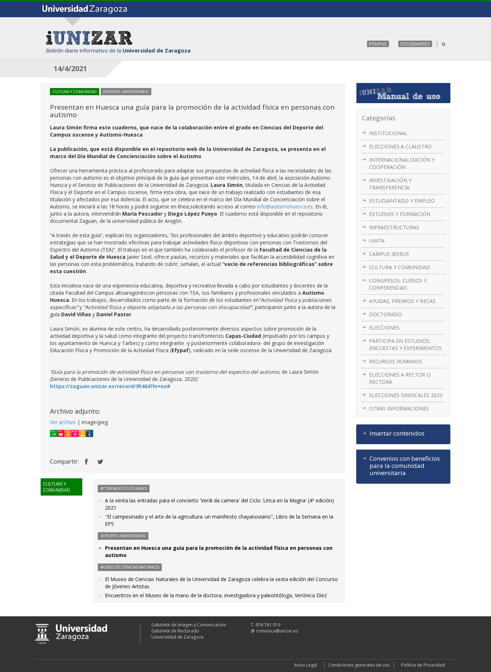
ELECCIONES (384, 327)
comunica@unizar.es (277, 631)
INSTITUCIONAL (388, 133)
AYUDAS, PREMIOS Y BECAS (402, 301)
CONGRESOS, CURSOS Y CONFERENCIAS (398, 284)
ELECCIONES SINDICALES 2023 (405, 395)
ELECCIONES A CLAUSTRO (400, 146)
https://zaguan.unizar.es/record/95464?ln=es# (110, 386)
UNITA (377, 240)
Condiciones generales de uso (359, 665)
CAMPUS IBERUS (389, 253)
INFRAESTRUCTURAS (394, 227)
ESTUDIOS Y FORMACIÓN (399, 214)
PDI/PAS (378, 44)
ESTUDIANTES (415, 44)
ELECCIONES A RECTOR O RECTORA (400, 378)
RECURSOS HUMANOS (395, 361)
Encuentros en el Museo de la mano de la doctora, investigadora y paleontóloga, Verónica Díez (216, 595)
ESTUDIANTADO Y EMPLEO (402, 200)
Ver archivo (63, 422)
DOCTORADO (385, 314)
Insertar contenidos (397, 433)
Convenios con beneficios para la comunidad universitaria (405, 466)
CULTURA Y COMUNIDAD (399, 267)
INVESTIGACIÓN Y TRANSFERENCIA (390, 184)
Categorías (378, 118)
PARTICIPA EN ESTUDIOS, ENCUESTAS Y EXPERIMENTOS (405, 344)
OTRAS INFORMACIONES (399, 408)
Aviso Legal (305, 665)
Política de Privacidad (423, 665)
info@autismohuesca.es (285, 206)
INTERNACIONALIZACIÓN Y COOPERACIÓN (402, 163)
